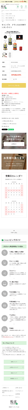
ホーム (3, 10)
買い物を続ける (5, 126)
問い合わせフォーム (8, 336)
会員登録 (17, 394)
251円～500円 (9, 13)
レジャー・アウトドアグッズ (12, 10)
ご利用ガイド (5, 387)
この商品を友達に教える (7, 121)
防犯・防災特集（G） (10, 17)
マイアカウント (19, 390)
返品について (14, 373)
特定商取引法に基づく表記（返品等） (10, 118)
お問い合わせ (18, 387)
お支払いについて (14, 367)
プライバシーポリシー (8, 395)
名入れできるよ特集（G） (11, 20)
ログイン (17, 397)
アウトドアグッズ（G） (11, 15)
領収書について (14, 378)
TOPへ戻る (14, 232)
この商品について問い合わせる (9, 123)
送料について (14, 361)
